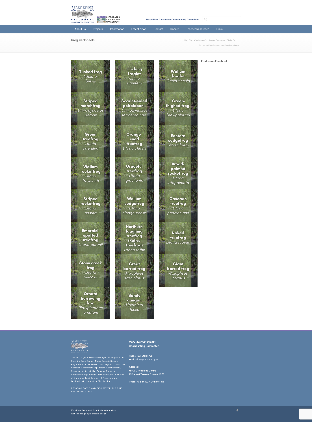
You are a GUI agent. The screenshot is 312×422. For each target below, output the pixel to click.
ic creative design (98, 414)
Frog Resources (215, 45)
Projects (98, 29)
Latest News (138, 29)
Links (219, 29)
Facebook (237, 410)
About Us (80, 29)
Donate (174, 29)
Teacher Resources (197, 29)
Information (117, 29)
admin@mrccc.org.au (146, 359)
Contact (158, 29)
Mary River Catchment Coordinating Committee (204, 40)
